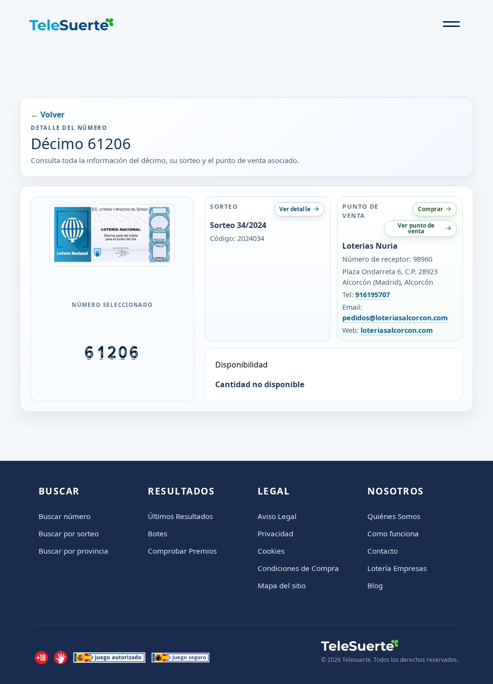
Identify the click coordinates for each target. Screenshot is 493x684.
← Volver (48, 114)
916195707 (372, 294)
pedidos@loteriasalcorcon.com (395, 317)
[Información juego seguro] (180, 657)
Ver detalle (295, 209)
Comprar (430, 209)
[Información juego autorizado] (109, 657)
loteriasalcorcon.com (397, 330)
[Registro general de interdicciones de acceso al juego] (60, 657)
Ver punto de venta (416, 228)
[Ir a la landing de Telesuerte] (389, 645)
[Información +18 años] (41, 657)
